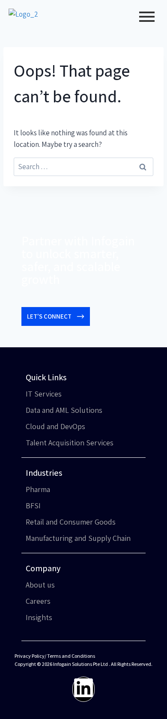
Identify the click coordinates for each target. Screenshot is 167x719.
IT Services (44, 394)
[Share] (119, 9)
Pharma (38, 489)
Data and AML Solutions (64, 410)
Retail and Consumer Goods (71, 522)
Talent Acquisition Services (69, 443)
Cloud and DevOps (55, 426)
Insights (39, 617)
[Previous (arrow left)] (15, 359)
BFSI (33, 505)
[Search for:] (83, 166)
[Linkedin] (83, 689)
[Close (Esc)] (138, 9)
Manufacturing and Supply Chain (78, 538)
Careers (38, 601)
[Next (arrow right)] (152, 359)
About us (40, 585)
